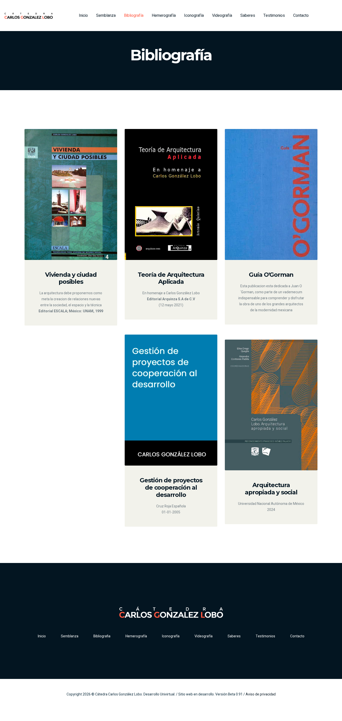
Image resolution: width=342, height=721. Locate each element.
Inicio (83, 16)
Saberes (247, 16)
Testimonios (274, 16)
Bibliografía (133, 16)
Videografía (222, 16)
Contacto (301, 16)
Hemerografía (164, 16)
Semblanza (106, 16)
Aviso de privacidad (261, 694)
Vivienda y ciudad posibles (71, 278)
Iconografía (194, 16)
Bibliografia (101, 636)
